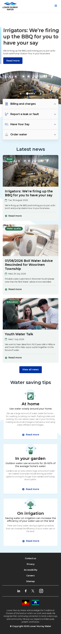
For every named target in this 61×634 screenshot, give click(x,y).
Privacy (30, 564)
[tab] (30, 104)
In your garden (30, 458)
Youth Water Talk (19, 334)
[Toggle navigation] (55, 5)
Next (40, 94)
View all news (30, 369)
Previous (20, 94)
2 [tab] (29, 93)
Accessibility (30, 570)
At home (30, 403)
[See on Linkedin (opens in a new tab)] (18, 590)
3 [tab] (31, 93)
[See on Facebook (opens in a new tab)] (26, 590)
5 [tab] (34, 93)
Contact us (30, 558)
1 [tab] (27, 93)
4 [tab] (32, 93)
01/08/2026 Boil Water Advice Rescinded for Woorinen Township (29, 265)
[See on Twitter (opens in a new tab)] (32, 590)
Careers (30, 575)
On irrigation (30, 513)
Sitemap (30, 581)
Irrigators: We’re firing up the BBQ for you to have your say (29, 193)
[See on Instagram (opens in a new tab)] (41, 590)
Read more (13, 60)
